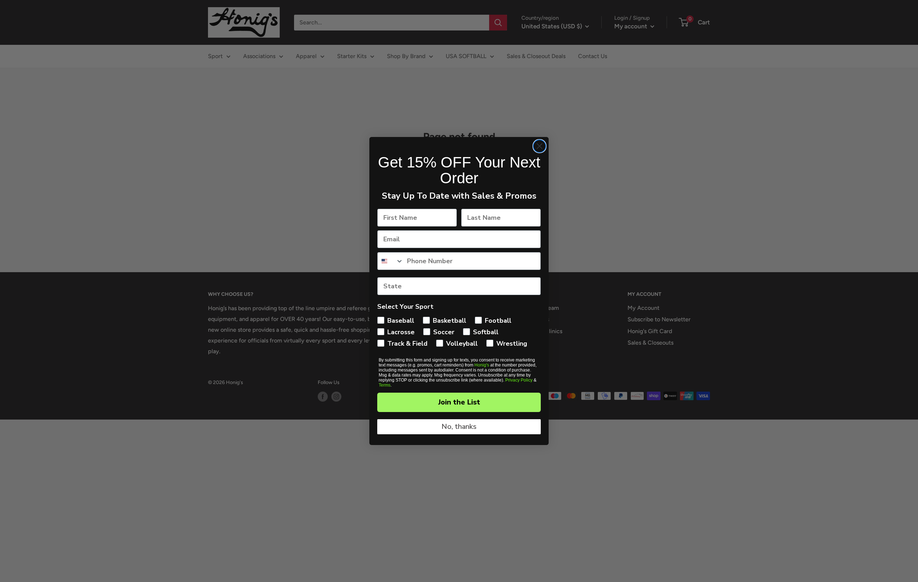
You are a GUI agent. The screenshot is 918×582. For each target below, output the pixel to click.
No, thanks (459, 426)
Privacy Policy (519, 380)
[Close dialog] (539, 146)
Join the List (459, 402)
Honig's (481, 365)
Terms (385, 385)
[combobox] (390, 261)
